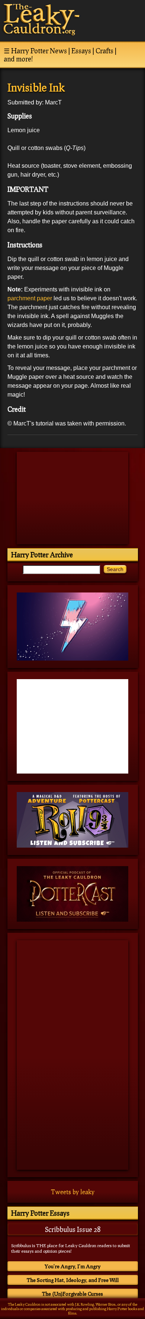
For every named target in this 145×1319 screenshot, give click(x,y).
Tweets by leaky (72, 1191)
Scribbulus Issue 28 (72, 1229)
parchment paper (29, 298)
